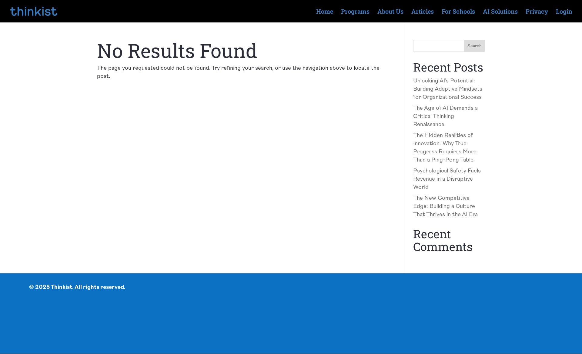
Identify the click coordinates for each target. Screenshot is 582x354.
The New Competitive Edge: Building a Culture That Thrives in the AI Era (445, 206)
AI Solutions (500, 12)
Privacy (537, 12)
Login (564, 12)
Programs (355, 12)
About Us (390, 12)
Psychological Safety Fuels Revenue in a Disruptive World (447, 179)
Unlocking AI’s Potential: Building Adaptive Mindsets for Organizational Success (447, 89)
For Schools (458, 12)
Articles (422, 12)
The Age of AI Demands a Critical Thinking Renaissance (445, 116)
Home (324, 12)
